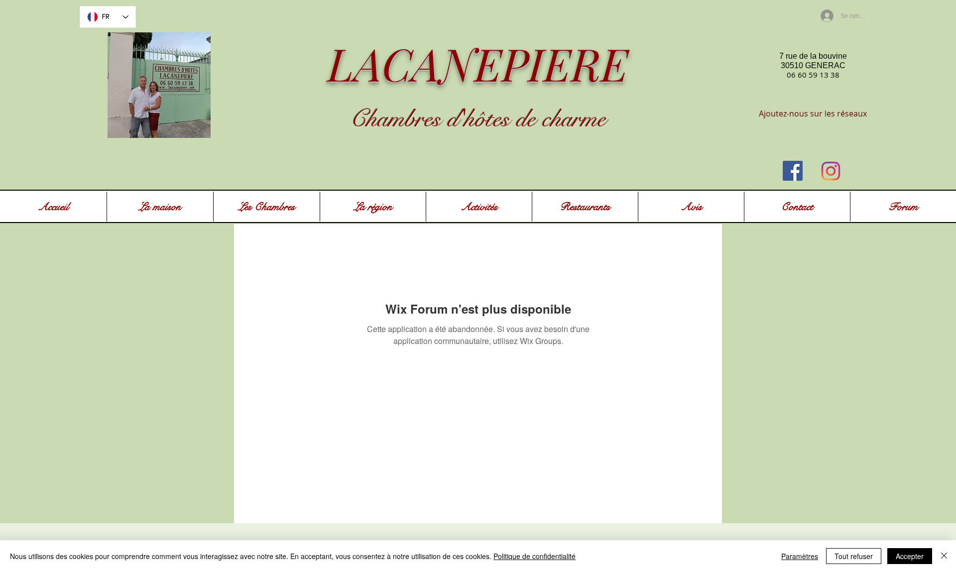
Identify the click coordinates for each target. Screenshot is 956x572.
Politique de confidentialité (534, 556)
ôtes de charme (540, 119)
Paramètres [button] (799, 556)
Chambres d (404, 119)
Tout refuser (854, 556)
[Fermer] (944, 556)
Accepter (910, 556)
